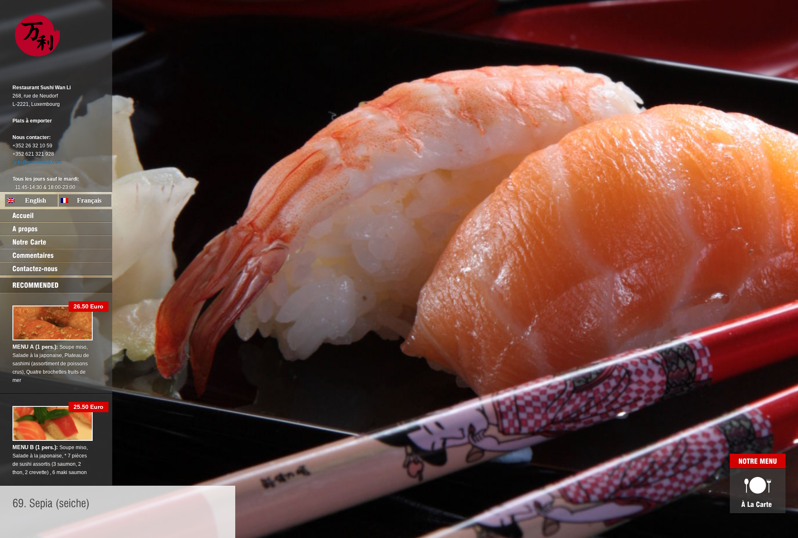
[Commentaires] (56, 255)
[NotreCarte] (56, 242)
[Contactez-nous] (56, 268)
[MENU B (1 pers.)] (52, 439)
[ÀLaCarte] (758, 491)
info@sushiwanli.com (38, 162)
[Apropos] (56, 229)
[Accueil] (56, 215)
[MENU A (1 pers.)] (52, 339)
